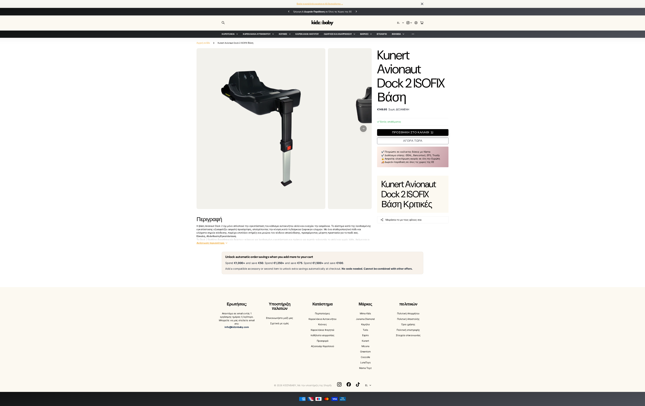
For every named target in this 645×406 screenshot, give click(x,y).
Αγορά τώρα (412, 141)
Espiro (365, 335)
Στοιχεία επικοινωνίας (408, 335)
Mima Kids (365, 313)
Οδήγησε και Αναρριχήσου (338, 34)
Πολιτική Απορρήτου (408, 313)
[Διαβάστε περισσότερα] (409, 23)
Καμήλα (365, 324)
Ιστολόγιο (382, 34)
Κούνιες (283, 34)
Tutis (365, 329)
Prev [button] (286, 11)
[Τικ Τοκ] (358, 384)
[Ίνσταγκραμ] (339, 384)
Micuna (365, 346)
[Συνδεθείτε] (416, 23)
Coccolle (365, 357)
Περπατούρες (322, 313)
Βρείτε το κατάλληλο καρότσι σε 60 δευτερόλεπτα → (320, 3)
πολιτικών (408, 304)
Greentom (365, 351)
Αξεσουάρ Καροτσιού (322, 346)
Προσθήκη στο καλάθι (410, 132)
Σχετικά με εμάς (279, 323)
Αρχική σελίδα (203, 42)
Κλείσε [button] (422, 4)
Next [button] (359, 11)
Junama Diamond (365, 319)
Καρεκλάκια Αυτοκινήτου (257, 34)
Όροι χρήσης (408, 324)
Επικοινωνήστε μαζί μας (279, 318)
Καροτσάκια (228, 34)
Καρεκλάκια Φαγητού (307, 34)
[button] (363, 128)
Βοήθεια (396, 34)
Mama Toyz (365, 368)
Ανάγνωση (210, 242)
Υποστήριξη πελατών (279, 306)
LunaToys (365, 362)
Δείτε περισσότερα (413, 34)
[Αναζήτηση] (223, 23)
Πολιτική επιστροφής (408, 329)
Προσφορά (322, 340)
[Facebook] (349, 384)
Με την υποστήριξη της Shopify (314, 385)
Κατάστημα (322, 304)
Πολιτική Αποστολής (408, 319)
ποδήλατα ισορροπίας (322, 335)
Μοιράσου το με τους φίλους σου (403, 219)
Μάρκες (364, 34)
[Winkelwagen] (421, 23)
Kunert (365, 340)
